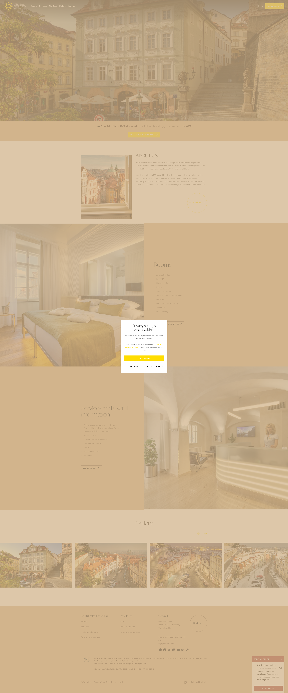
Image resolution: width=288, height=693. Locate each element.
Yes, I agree (144, 358)
